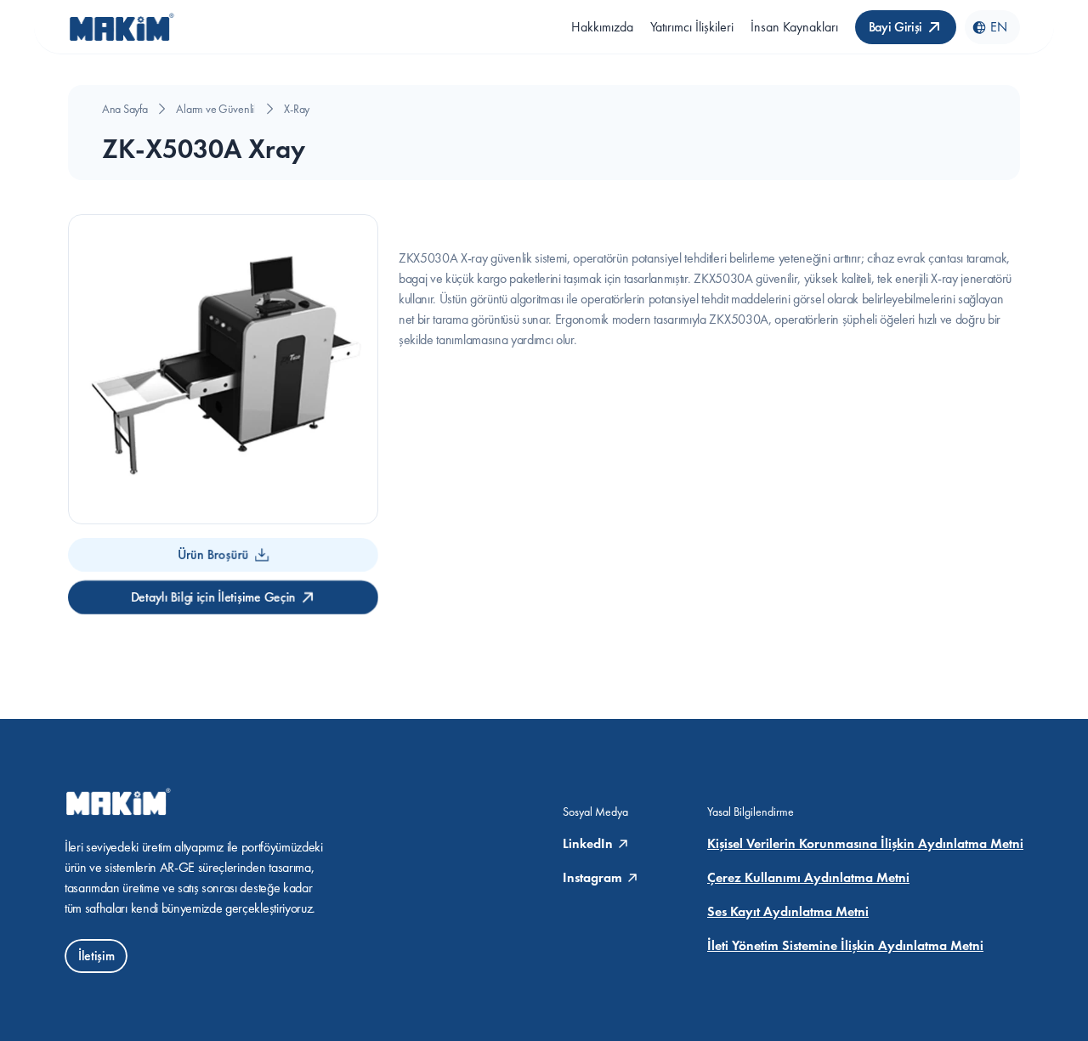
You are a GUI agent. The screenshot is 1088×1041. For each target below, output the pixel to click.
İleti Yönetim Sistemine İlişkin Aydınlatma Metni (845, 945)
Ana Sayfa (124, 108)
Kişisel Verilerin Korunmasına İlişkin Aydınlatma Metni (865, 843)
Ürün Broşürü (213, 554)
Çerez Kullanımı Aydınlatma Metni (808, 877)
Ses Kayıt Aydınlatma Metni (788, 911)
